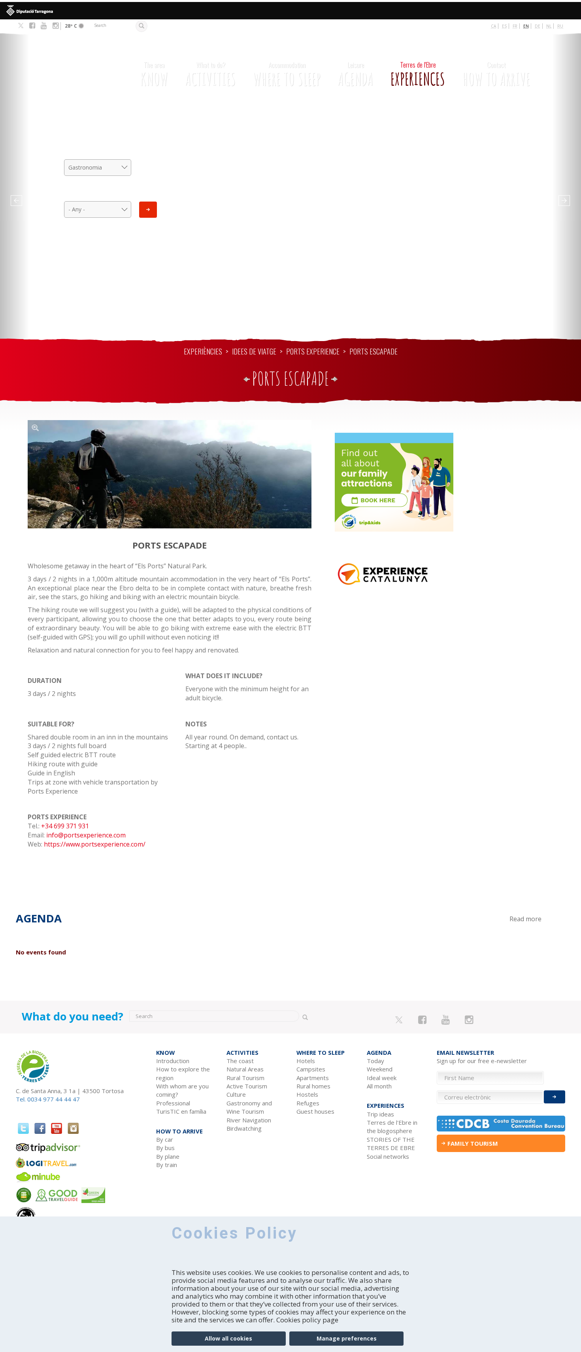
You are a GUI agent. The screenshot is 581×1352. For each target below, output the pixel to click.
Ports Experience (313, 351)
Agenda (355, 74)
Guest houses (315, 1111)
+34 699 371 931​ (65, 826)
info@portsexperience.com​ (86, 835)
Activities (210, 74)
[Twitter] (21, 26)
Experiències (203, 351)
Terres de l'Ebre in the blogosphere (392, 1126)
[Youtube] (44, 25)
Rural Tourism (245, 1078)
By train (166, 1165)
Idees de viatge (254, 351)
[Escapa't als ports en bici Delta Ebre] (169, 474)
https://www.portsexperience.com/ (94, 844)
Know (154, 74)
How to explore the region (183, 1073)
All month (379, 1086)
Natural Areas (245, 1069)
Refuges (307, 1103)
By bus (165, 1148)
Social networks (388, 1156)
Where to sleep (287, 74)
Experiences (417, 74)
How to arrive (496, 74)
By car (164, 1139)
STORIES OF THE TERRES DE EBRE (391, 1143)
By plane (167, 1156)
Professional (173, 1103)
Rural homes (313, 1086)
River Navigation (248, 1120)
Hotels (305, 1061)
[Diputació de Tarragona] (290, 10)
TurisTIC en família (181, 1111)
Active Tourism (246, 1086)
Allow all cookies (228, 1338)
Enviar (554, 1096)
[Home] (67, 67)
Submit (148, 210)
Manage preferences (347, 1338)
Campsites (310, 1069)
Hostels (307, 1094)
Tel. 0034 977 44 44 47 (48, 1099)
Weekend (379, 1069)
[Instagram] (55, 25)
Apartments (312, 1078)
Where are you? (98, 193)
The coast (240, 1061)
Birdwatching (244, 1128)
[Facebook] (32, 25)
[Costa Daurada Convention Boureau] (501, 1123)
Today (375, 1061)
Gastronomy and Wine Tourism (249, 1107)
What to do (97, 151)
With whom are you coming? (182, 1090)
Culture (236, 1094)
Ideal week (381, 1078)
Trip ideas (380, 1114)
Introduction (172, 1061)
